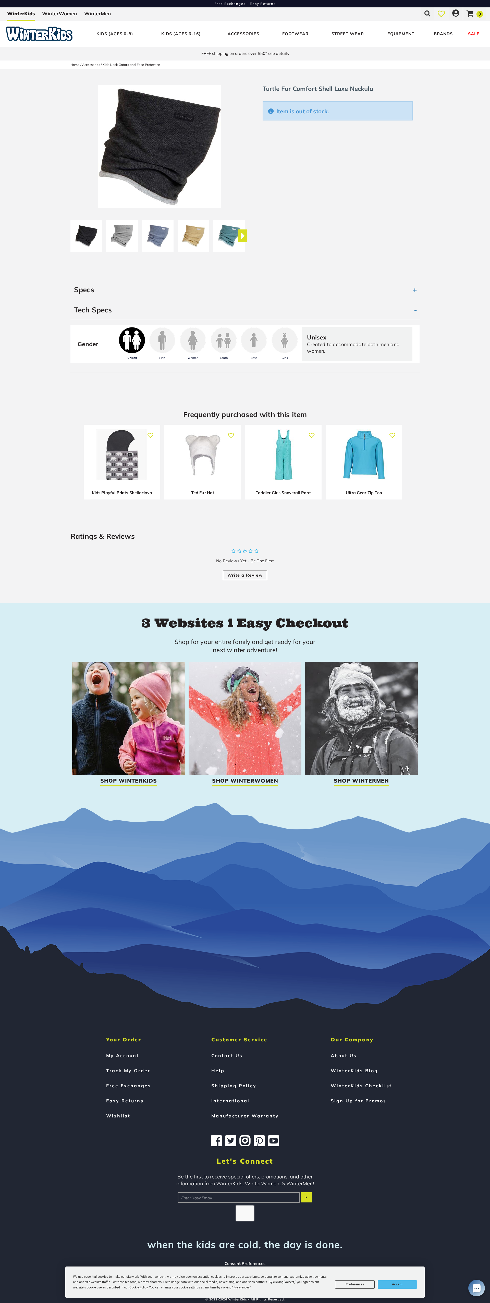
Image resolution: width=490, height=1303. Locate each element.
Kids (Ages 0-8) (114, 33)
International (230, 1100)
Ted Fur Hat (202, 492)
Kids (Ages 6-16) (181, 33)
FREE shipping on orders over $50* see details (245, 53)
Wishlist (118, 1115)
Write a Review (245, 575)
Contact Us (227, 1055)
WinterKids (21, 13)
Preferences (355, 1284)
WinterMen (97, 13)
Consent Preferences (245, 1263)
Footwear (295, 33)
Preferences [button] (242, 1287)
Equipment (400, 33)
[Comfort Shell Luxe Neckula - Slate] (229, 234)
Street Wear (348, 33)
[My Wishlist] (441, 13)
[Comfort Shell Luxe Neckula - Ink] (158, 234)
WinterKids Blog (354, 1070)
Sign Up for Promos (358, 1100)
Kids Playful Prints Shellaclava (122, 492)
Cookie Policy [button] (138, 1287)
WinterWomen (59, 13)
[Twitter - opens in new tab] (230, 1140)
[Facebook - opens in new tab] (216, 1140)
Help (218, 1070)
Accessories (243, 33)
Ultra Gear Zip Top (364, 492)
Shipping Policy (233, 1085)
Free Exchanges (128, 1085)
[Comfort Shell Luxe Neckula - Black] (86, 234)
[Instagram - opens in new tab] (245, 1140)
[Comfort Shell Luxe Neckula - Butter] (193, 234)
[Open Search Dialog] (427, 13)
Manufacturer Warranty (245, 1115)
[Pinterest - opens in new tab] (259, 1140)
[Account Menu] (455, 13)
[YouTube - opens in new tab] (273, 1140)
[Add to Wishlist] (150, 433)
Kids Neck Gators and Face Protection (131, 65)
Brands (443, 33)
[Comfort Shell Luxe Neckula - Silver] (122, 234)
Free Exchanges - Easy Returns (245, 4)
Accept (397, 1284)
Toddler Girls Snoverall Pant (283, 492)
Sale (474, 33)
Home (75, 65)
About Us (344, 1055)
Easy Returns (125, 1100)
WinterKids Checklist (361, 1085)
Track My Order (128, 1070)
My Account (122, 1055)
